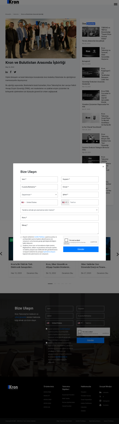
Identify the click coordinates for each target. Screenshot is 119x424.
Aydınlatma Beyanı (49, 252)
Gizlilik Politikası (39, 237)
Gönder (81, 249)
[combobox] (65, 202)
